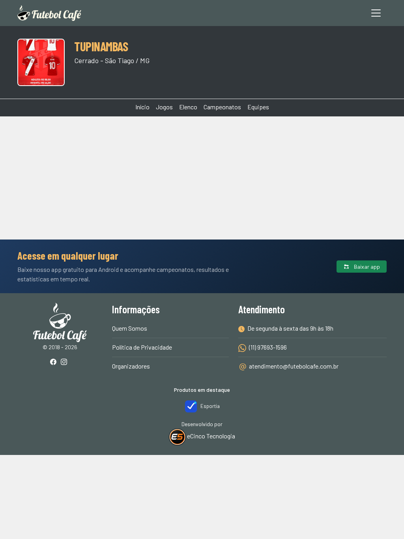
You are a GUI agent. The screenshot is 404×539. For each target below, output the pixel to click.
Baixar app (366, 266)
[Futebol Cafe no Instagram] (65, 362)
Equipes (258, 106)
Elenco (188, 106)
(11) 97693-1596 (267, 347)
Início (142, 106)
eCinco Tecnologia (210, 436)
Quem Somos (129, 328)
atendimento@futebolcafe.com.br (294, 366)
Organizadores (131, 366)
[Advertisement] (202, 146)
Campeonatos (222, 106)
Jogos (164, 106)
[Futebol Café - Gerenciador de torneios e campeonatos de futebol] (49, 13)
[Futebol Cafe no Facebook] (55, 362)
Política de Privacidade (142, 347)
